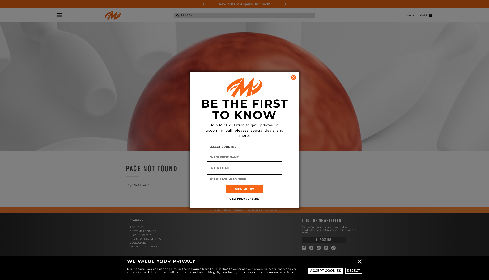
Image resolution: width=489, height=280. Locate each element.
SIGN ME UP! (244, 189)
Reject (353, 271)
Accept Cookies (325, 271)
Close (359, 261)
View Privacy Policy (244, 198)
